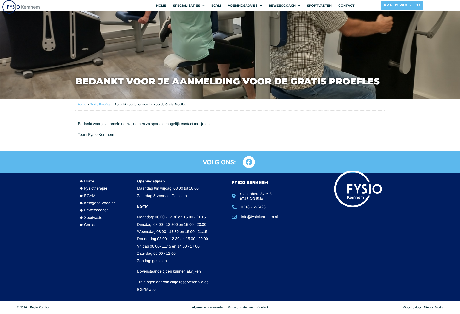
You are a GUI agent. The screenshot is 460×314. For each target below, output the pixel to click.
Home (161, 5)
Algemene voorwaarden (208, 307)
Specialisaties (186, 5)
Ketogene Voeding (100, 203)
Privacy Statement (241, 307)
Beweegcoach (282, 5)
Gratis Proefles (100, 104)
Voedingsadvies (243, 5)
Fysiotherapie (95, 188)
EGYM (216, 5)
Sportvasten (319, 5)
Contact (346, 5)
